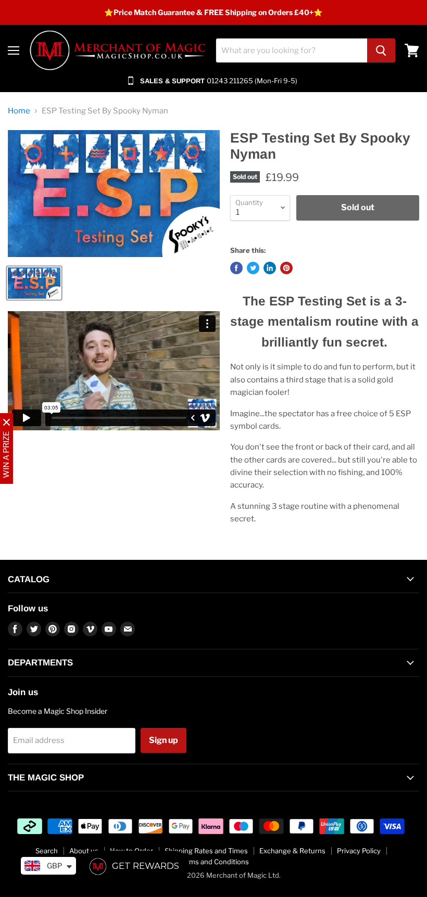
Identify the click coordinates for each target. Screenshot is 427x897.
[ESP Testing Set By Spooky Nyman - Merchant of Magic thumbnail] (34, 283)
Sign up (163, 740)
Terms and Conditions (214, 861)
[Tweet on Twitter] (253, 268)
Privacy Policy (359, 851)
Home (19, 111)
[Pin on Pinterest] (286, 268)
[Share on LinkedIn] (269, 268)
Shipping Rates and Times (206, 851)
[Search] (381, 50)
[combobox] (291, 50)
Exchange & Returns (292, 851)
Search (46, 851)
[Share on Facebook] (236, 268)
